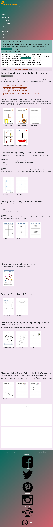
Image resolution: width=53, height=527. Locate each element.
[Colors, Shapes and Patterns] (18, 20)
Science (4, 29)
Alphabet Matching (41, 46)
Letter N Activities (6, 60)
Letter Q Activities (36, 60)
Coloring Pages (6, 23)
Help (3, 37)
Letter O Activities (16, 60)
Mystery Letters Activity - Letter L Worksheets (14, 88)
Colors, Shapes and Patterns (9, 20)
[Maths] (6, 14)
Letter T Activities (26, 62)
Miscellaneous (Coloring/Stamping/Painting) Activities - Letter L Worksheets (21, 93)
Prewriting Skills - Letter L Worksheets (12, 91)
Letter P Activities (26, 60)
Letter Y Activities (37, 64)
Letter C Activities (26, 54)
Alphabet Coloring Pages (8, 44)
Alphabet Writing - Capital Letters (10, 46)
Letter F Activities (16, 56)
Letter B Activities (16, 54)
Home (3, 9)
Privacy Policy (22, 452)
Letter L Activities (26, 58)
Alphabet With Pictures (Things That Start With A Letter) (15, 41)
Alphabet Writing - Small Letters (27, 46)
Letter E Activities (6, 56)
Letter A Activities (6, 54)
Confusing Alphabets (18, 49)
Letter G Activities (26, 56)
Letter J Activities (6, 58)
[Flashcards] (8, 17)
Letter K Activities (16, 58)
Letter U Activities (36, 62)
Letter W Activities (16, 64)
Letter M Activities (36, 58)
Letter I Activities (47, 56)
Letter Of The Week (6, 49)
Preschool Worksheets (7, 76)
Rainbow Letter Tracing (36, 41)
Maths (3, 14)
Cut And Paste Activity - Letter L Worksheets (14, 85)
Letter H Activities (36, 56)
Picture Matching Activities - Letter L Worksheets (15, 90)
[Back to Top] (51, 524)
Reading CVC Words (40, 49)
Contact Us (30, 452)
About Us (7, 452)
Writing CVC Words (6, 51)
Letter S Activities (16, 62)
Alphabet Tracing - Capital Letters (23, 44)
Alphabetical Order (28, 49)
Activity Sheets (16, 51)
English (3, 11)
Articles (4, 34)
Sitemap (46, 452)
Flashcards (4, 17)
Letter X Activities (26, 64)
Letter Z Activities (6, 66)
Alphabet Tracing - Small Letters (41, 44)
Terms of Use (14, 452)
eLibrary (4, 31)
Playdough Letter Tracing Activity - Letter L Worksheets (16, 94)
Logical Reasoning (6, 26)
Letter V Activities (6, 64)
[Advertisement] (26, 253)
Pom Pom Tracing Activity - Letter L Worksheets (15, 87)
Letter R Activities (6, 62)
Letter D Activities (36, 54)
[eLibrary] (7, 31)
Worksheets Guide (38, 452)
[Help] (5, 37)
